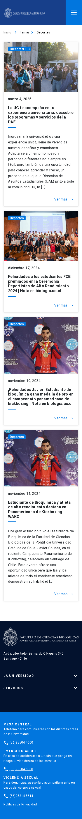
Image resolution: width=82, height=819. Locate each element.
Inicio (7, 32)
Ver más (64, 199)
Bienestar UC (20, 49)
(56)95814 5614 (21, 796)
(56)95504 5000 (21, 769)
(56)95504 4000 (21, 742)
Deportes (17, 218)
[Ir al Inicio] (24, 12)
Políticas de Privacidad (20, 804)
